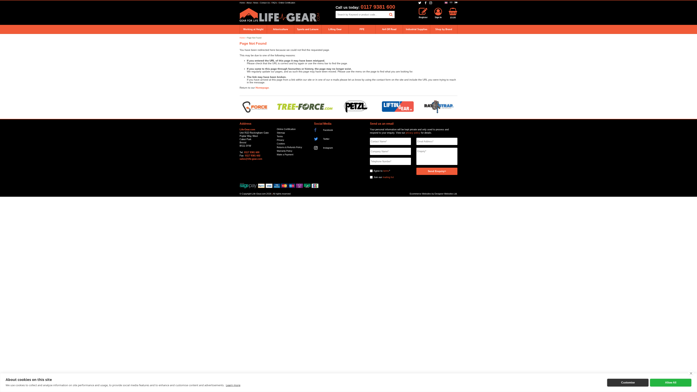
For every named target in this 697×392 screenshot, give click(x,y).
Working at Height (253, 29)
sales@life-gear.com (251, 159)
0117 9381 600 (378, 7)
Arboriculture (280, 29)
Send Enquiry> (437, 171)
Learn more (233, 385)
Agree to (378, 171)
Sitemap (281, 133)
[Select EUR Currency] (451, 3)
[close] (691, 373)
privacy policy (413, 132)
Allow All (670, 382)
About (249, 3)
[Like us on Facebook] (426, 3)
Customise (628, 382)
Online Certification (287, 3)
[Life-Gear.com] (279, 20)
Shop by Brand (443, 29)
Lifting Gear (335, 29)
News (255, 3)
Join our (378, 177)
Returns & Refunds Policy (289, 147)
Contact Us (265, 3)
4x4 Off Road (389, 29)
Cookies (281, 143)
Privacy (280, 140)
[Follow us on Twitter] (420, 2)
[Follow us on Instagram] (431, 2)
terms (386, 171)
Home (242, 3)
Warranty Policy (284, 151)
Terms (280, 136)
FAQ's (274, 3)
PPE (362, 29)
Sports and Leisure (307, 29)
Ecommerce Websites (420, 194)
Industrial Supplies (416, 29)
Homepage (262, 87)
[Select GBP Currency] (446, 3)
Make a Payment (285, 154)
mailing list (388, 177)
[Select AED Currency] (455, 3)
